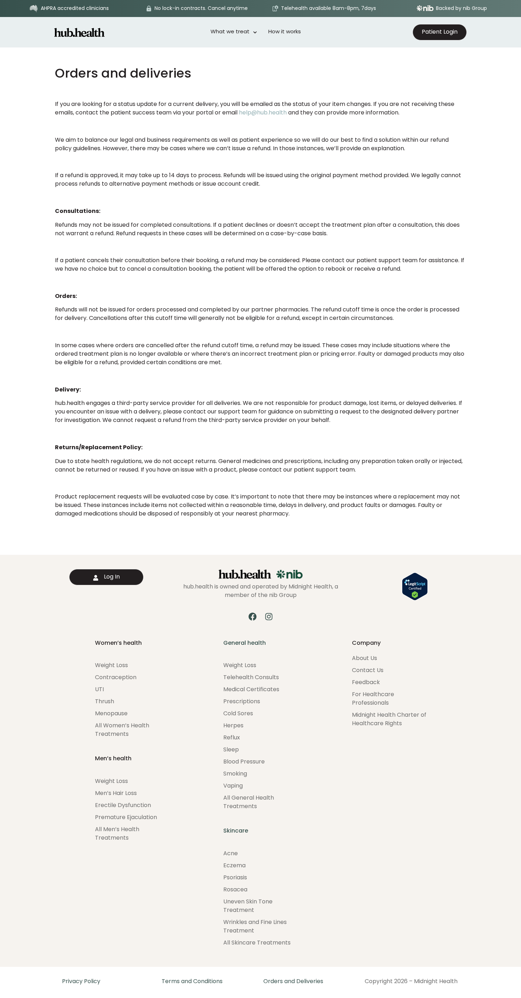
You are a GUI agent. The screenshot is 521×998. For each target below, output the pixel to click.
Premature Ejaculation (126, 817)
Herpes (233, 726)
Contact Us (367, 670)
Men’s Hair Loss (116, 793)
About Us (364, 658)
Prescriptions (241, 701)
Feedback (366, 682)
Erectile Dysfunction (123, 805)
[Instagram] (268, 617)
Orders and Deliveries (293, 981)
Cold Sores (238, 713)
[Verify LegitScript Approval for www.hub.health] (415, 599)
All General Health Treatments (248, 802)
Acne (230, 853)
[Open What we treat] (255, 32)
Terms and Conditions (192, 981)
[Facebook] (252, 617)
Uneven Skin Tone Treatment (248, 906)
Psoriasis (235, 878)
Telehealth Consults (251, 677)
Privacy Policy (81, 981)
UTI (99, 689)
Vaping (233, 786)
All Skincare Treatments (257, 943)
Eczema (234, 865)
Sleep (231, 750)
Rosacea (235, 890)
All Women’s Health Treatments (122, 730)
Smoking (235, 774)
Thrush (104, 701)
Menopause (111, 713)
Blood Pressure (244, 762)
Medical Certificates (251, 689)
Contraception (115, 677)
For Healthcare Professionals (373, 699)
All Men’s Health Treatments (117, 834)
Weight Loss (111, 665)
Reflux (231, 738)
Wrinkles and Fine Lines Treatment (255, 927)
